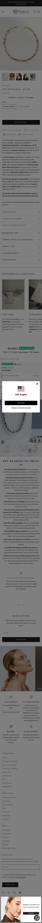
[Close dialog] (40, 898)
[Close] (37, 383)
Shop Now (21, 403)
